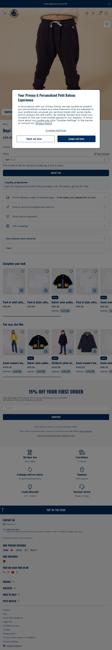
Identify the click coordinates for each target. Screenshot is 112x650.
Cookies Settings (56, 130)
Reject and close (34, 138)
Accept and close (76, 138)
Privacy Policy (43, 123)
